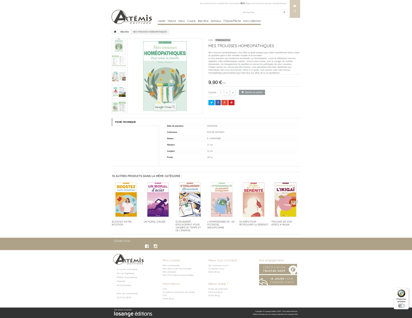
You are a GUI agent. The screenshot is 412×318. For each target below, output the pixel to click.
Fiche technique (125, 122)
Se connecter (205, 3)
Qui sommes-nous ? (218, 265)
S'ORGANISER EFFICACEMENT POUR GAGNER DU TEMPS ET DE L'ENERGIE (188, 226)
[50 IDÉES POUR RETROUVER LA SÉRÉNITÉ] (253, 200)
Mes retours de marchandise (177, 268)
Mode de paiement (218, 289)
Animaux (216, 21)
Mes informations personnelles (178, 275)
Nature (172, 21)
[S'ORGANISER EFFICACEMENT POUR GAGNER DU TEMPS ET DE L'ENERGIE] (190, 200)
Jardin (161, 21)
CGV (165, 289)
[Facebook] (147, 246)
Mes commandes (232, 3)
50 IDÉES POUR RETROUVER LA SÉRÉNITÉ (253, 223)
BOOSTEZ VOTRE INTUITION (122, 223)
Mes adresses (169, 272)
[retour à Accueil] (115, 32)
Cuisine (191, 21)
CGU (165, 295)
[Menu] (407, 290)
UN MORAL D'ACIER (154, 221)
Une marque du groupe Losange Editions (268, 3)
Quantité (212, 92)
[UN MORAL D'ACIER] (158, 200)
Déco (181, 21)
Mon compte (217, 3)
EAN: (210, 40)
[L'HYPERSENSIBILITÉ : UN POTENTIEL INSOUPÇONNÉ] (221, 200)
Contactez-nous (216, 268)
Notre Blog (214, 272)
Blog (248, 3)
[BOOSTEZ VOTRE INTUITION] (126, 200)
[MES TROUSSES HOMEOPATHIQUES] (119, 45)
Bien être (203, 21)
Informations (171, 284)
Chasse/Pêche (232, 21)
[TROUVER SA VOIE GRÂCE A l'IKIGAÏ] (285, 200)
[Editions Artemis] (131, 15)
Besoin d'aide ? (218, 284)
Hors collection (252, 21)
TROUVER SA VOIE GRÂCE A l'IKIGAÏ (281, 223)
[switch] (401, 306)
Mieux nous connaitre (222, 260)
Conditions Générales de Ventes (179, 292)
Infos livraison (215, 292)
